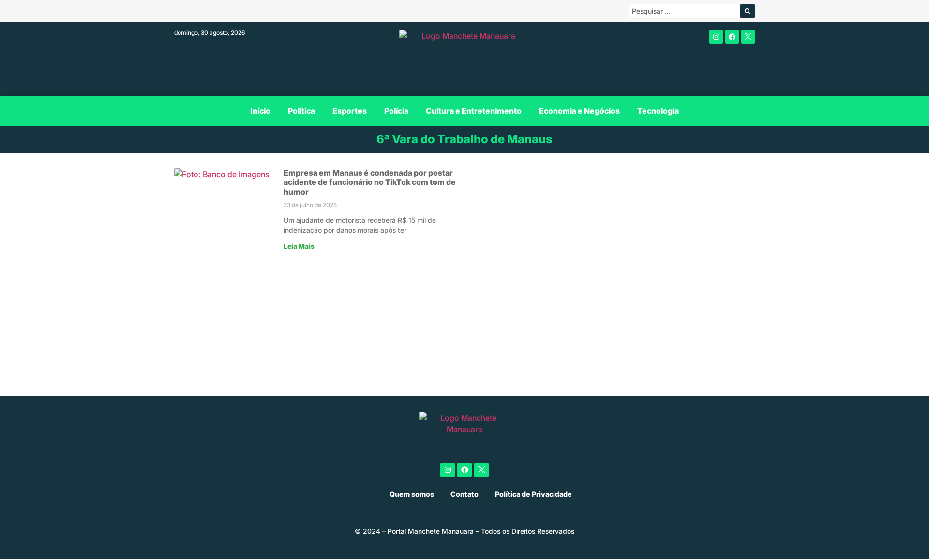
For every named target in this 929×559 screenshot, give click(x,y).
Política (301, 111)
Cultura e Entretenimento (474, 111)
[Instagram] (716, 37)
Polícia (396, 111)
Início (260, 111)
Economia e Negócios (579, 111)
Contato (464, 494)
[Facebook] (732, 37)
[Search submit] (747, 11)
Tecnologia (658, 111)
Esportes (349, 111)
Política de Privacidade (533, 494)
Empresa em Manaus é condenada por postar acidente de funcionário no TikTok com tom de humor (370, 182)
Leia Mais (299, 246)
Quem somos (412, 494)
